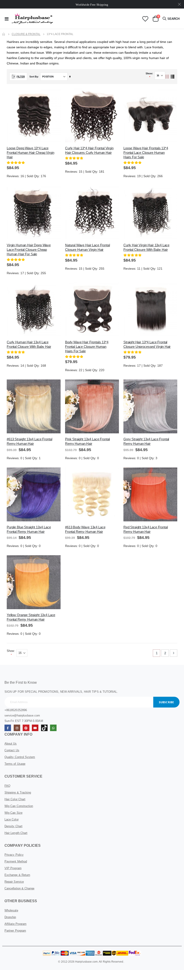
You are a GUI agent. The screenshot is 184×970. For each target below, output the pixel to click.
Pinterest (26, 728)
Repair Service (14, 881)
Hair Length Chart (15, 833)
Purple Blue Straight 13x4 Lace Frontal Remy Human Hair (29, 529)
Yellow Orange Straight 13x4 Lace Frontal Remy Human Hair (31, 617)
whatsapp (53, 728)
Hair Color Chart (14, 799)
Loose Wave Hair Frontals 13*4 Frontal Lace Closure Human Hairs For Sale (145, 152)
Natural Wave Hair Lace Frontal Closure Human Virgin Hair (87, 247)
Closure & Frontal (26, 34)
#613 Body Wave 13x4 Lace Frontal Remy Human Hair (85, 529)
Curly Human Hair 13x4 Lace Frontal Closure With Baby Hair (29, 344)
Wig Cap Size (13, 812)
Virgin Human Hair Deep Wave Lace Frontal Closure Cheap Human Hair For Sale (29, 249)
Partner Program (15, 930)
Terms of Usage (14, 763)
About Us (10, 743)
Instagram (17, 728)
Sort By (33, 76)
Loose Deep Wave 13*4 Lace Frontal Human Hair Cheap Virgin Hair (30, 152)
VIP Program (13, 868)
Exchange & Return (17, 875)
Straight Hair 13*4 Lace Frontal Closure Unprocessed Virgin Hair (147, 344)
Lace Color (11, 819)
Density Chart (13, 826)
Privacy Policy (14, 854)
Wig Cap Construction (18, 806)
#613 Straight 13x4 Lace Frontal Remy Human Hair (29, 441)
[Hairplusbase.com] (32, 18)
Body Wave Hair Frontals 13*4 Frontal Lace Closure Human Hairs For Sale (86, 346)
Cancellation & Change (19, 888)
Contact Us (11, 750)
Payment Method (15, 861)
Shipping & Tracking (17, 792)
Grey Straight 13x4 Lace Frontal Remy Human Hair (146, 441)
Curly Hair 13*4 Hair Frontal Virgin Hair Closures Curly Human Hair (89, 150)
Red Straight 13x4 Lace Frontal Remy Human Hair (145, 529)
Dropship (10, 917)
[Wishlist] (145, 19)
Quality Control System (19, 757)
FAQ (7, 785)
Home (3, 34)
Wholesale (11, 910)
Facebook (7, 728)
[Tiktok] (44, 728)
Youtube (35, 728)
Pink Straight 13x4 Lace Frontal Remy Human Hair (87, 441)
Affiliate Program (15, 924)
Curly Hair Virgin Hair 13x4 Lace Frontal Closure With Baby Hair (146, 247)
